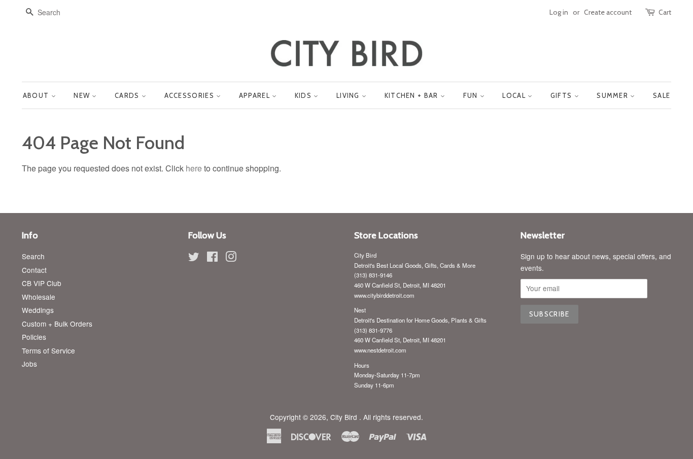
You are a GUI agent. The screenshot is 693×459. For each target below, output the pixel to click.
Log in (558, 12)
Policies (34, 337)
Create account (608, 12)
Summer (613, 95)
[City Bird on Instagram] (230, 258)
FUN (471, 95)
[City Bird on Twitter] (193, 258)
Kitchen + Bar (412, 95)
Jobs (29, 364)
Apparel (255, 95)
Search (33, 256)
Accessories (190, 95)
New (83, 95)
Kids (304, 95)
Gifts (562, 95)
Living (349, 95)
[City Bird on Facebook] (212, 258)
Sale (661, 95)
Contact (34, 270)
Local (515, 95)
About (37, 95)
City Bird (344, 417)
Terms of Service (48, 350)
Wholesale (38, 297)
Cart (665, 12)
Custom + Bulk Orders (57, 324)
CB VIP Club (41, 283)
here (194, 168)
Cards (128, 95)
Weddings (38, 310)
